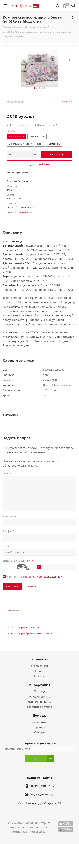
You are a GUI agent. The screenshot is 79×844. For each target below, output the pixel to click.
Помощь (39, 691)
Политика (39, 676)
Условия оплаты (40, 696)
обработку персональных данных (42, 576)
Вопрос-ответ (39, 722)
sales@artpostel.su (42, 795)
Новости (39, 671)
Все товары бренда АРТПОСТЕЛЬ (31, 633)
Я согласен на (34, 576)
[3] (15, 101)
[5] (22, 101)
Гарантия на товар (39, 707)
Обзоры (39, 732)
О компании (39, 666)
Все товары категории (24, 627)
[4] (19, 101)
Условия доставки (39, 701)
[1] (8, 101)
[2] (12, 101)
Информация (39, 685)
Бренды (39, 727)
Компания (40, 659)
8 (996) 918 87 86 (42, 786)
